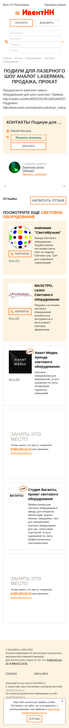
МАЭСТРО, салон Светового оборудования (46, 292)
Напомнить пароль (55, 4)
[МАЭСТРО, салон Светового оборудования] (20, 294)
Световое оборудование (32, 214)
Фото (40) (14, 379)
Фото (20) (14, 318)
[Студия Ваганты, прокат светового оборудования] (16, 495)
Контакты (22, 253)
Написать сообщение (34, 174)
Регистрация (22, 4)
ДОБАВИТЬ (47, 22)
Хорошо (34, 718)
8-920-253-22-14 (21, 449)
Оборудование (33, 58)
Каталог (18, 58)
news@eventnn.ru (15, 690)
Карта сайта (41, 673)
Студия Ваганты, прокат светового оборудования (43, 494)
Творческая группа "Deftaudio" (33, 169)
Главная (7, 58)
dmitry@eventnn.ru (21, 453)
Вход (6, 4)
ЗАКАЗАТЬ (21, 22)
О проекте (11, 673)
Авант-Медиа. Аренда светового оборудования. (48, 360)
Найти (6, 41)
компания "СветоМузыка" (47, 230)
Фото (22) (14, 260)
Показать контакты (28, 137)
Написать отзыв (48, 200)
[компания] (20, 237)
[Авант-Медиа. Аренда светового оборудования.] (20, 362)
